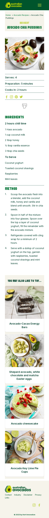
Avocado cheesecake (24, 423)
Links (7, 498)
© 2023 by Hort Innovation (24, 515)
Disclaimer (28, 495)
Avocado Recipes (21, 15)
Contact (8, 495)
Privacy (38, 495)
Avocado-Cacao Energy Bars (24, 325)
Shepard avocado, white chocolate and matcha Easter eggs (24, 375)
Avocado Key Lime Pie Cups (24, 470)
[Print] (24, 105)
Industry (17, 495)
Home (8, 15)
